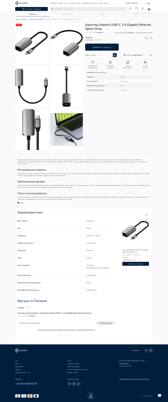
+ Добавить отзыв (105, 323)
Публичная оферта (73, 366)
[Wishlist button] (146, 38)
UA (146, 3)
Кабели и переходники (36, 19)
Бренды (17, 369)
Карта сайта (19, 366)
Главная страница (21, 19)
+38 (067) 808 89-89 (26, 383)
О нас (66, 3)
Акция (22, 203)
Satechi (150, 33)
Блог (100, 3)
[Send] (115, 55)
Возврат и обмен (75, 3)
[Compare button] (151, 38)
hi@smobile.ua (124, 363)
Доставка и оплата (56, 3)
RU (148, 3)
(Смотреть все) (102, 72)
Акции (106, 3)
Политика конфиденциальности (77, 369)
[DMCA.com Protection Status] (91, 396)
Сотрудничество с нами (90, 3)
